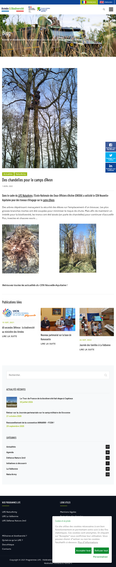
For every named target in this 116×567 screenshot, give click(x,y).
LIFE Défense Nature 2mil (14, 520)
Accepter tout (83, 550)
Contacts (6, 549)
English (108, 2)
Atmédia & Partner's (63, 563)
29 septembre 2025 (15, 426)
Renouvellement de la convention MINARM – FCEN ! (30, 423)
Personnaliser (100, 557)
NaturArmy (21, 174)
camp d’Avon (48, 200)
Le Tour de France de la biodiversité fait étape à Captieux (46, 398)
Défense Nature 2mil (15, 458)
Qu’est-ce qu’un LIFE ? (12, 540)
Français (91, 2)
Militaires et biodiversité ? (14, 536)
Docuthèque (8, 544)
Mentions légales (68, 512)
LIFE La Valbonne (10, 516)
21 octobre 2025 (14, 416)
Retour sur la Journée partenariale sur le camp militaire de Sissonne (38, 413)
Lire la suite (9, 336)
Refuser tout (101, 550)
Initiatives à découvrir (16, 463)
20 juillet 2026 (26, 402)
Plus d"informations (88, 542)
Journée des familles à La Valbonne (95, 345)
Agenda (10, 452)
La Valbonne (12, 469)
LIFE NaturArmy (25, 195)
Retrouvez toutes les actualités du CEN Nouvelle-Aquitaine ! (34, 285)
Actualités (8, 174)
